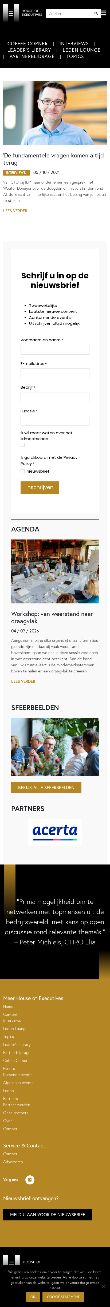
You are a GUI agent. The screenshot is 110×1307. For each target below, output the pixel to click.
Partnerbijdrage (32, 56)
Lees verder (15, 210)
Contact (10, 1128)
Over (7, 1120)
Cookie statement (63, 1297)
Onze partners (15, 1112)
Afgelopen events (18, 1082)
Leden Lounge (82, 50)
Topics (75, 56)
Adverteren (13, 1161)
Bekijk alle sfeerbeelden (46, 787)
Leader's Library (29, 50)
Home (8, 1006)
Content (10, 1014)
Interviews (74, 43)
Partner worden (16, 1104)
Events (9, 1068)
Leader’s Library (16, 1044)
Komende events (18, 1074)
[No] (103, 1286)
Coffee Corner (27, 43)
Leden (8, 1090)
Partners (10, 1098)
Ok (32, 1297)
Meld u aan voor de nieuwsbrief (47, 1214)
